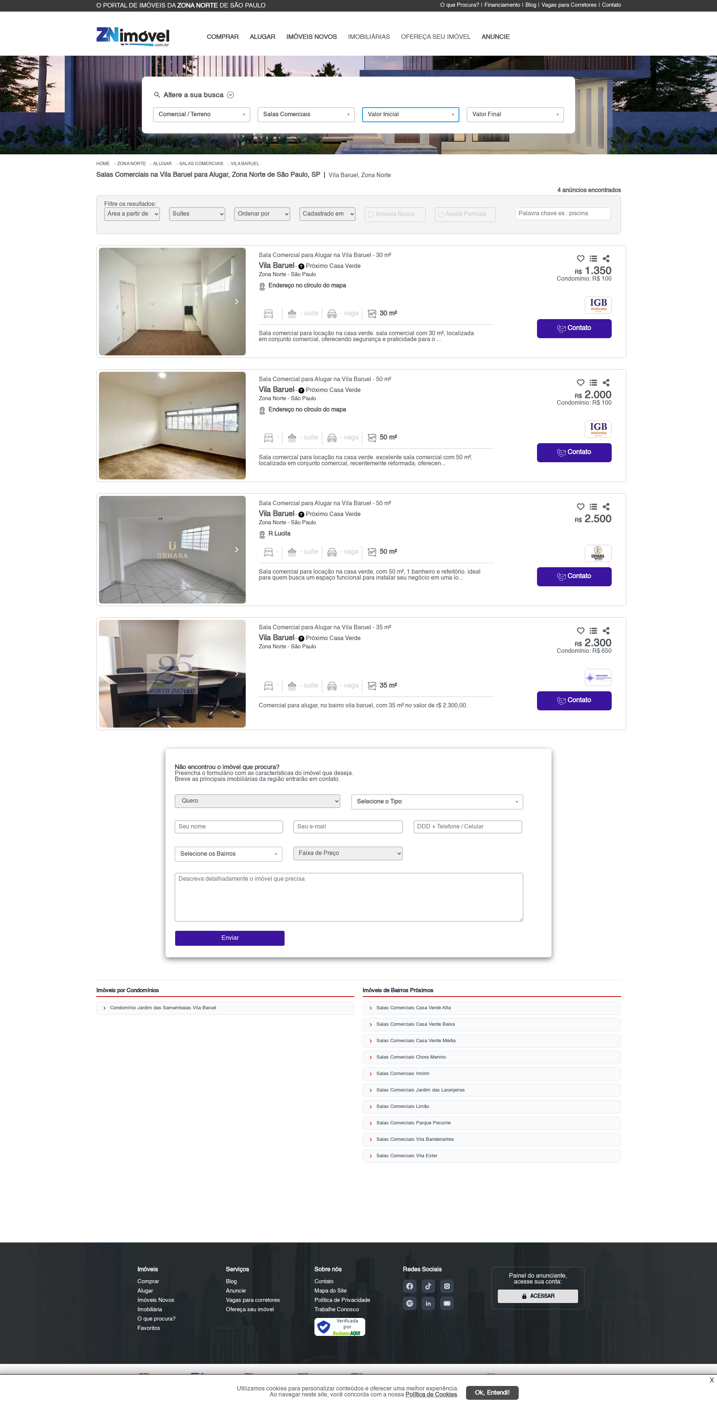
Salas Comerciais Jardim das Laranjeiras (420, 1090)
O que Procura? (459, 5)
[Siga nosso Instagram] (447, 1286)
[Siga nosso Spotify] (409, 1303)
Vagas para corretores (253, 1300)
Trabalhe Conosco (336, 1309)
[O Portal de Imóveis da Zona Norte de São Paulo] (132, 45)
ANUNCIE (496, 37)
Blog (530, 5)
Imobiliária (149, 1309)
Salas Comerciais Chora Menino (411, 1057)
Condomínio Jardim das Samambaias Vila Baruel (163, 1008)
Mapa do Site (330, 1291)
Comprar (148, 1281)
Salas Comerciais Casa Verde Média (416, 1040)
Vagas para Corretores (569, 5)
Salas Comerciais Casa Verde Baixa (415, 1024)
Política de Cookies (431, 1395)
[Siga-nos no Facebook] (409, 1286)
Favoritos (148, 1328)
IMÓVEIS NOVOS (311, 37)
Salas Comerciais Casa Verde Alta (413, 1008)
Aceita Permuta (465, 214)
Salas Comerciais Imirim (402, 1073)
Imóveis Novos (394, 214)
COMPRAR (223, 37)
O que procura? (156, 1319)
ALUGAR (262, 37)
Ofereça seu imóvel (250, 1309)
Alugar (145, 1291)
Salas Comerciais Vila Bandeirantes (415, 1139)
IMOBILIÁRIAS (369, 37)
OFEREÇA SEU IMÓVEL (436, 37)
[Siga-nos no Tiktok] (428, 1286)
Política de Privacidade (342, 1300)
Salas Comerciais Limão (402, 1106)
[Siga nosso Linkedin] (428, 1303)
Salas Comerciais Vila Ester (406, 1156)
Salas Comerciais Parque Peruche (413, 1123)
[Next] (236, 301)
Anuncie (236, 1291)
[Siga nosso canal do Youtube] (447, 1303)
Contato (611, 5)
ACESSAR (542, 1296)
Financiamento (502, 5)
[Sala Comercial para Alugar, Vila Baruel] (172, 301)
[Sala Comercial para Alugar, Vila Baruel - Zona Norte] (361, 302)
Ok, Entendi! (492, 1393)
